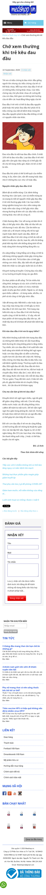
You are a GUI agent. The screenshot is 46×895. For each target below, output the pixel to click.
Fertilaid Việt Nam (11, 749)
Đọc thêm (5, 659)
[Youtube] (15, 793)
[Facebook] (4, 793)
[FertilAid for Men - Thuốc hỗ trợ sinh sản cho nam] (34, 815)
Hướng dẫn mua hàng (13, 766)
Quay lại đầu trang (34, 839)
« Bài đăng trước (9, 511)
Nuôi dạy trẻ (14, 35)
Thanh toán (9, 743)
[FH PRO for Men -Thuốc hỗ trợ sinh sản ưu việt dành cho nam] (21, 815)
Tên (9, 543)
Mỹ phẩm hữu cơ (11, 760)
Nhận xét (7, 74)
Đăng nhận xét (17, 598)
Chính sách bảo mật (12, 777)
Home (5, 35)
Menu (9, 23)
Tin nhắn (11, 562)
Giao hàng (8, 737)
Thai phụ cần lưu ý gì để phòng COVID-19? (22, 484)
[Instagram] (20, 793)
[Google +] (10, 793)
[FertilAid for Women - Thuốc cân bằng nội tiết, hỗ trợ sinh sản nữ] (8, 828)
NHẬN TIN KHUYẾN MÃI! (15, 621)
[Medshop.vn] (23, 10)
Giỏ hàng (32, 22)
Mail (9, 553)
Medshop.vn (29, 848)
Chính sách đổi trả (12, 772)
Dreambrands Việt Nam (14, 754)
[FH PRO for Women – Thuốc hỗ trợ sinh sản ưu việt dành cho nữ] (8, 815)
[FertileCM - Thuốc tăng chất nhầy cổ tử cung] (21, 828)
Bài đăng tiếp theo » (29, 511)
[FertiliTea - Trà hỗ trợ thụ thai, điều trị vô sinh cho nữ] (34, 828)
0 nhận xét (26, 70)
